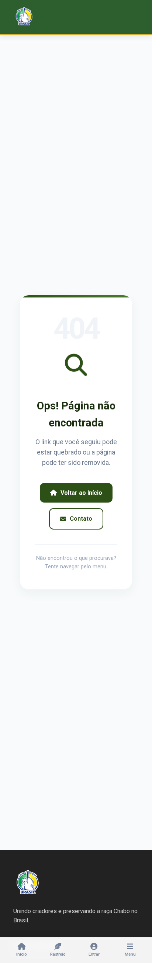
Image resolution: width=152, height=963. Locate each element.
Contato (81, 518)
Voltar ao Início (81, 492)
